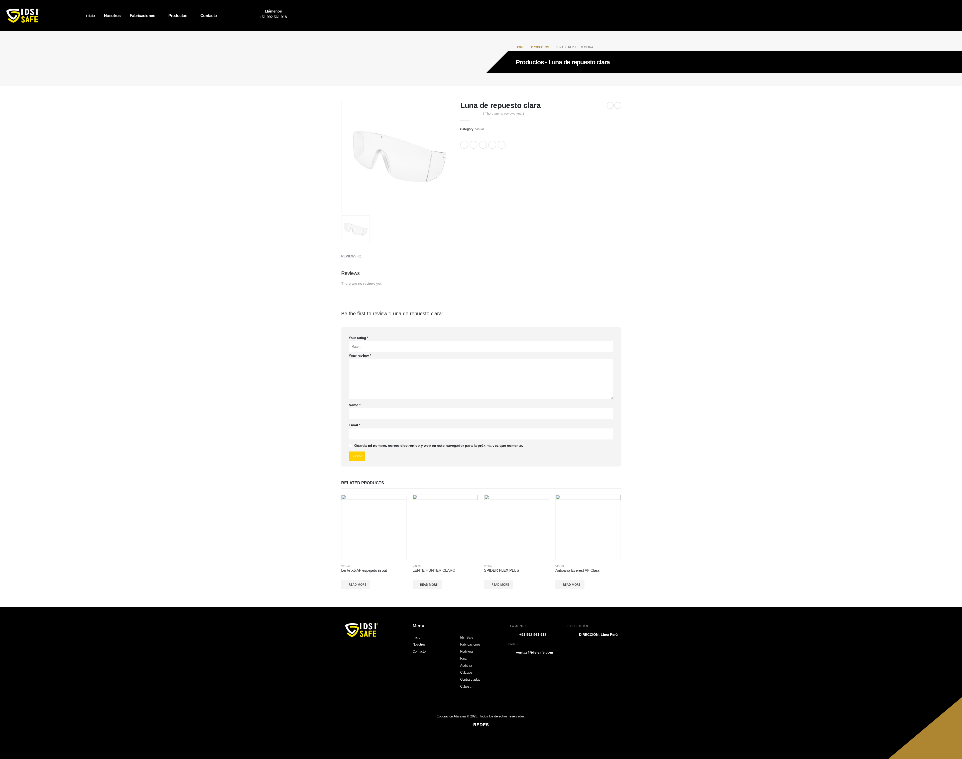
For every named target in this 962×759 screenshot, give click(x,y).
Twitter (473, 145)
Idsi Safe (466, 637)
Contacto (208, 16)
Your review (360, 356)
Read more (357, 584)
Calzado (466, 672)
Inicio (90, 16)
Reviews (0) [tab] (351, 256)
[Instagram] (241, 15)
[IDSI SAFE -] (35, 16)
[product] (373, 527)
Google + (492, 145)
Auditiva (466, 665)
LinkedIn (483, 145)
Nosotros (112, 16)
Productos (177, 16)
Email (502, 145)
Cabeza (465, 686)
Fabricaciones (142, 16)
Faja (463, 658)
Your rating (358, 338)
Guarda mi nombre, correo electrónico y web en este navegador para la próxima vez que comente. (438, 445)
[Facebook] (230, 15)
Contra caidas (470, 679)
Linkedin (492, 738)
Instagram (481, 738)
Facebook (464, 145)
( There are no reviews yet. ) (503, 113)
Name (354, 405)
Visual (479, 129)
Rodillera (466, 651)
